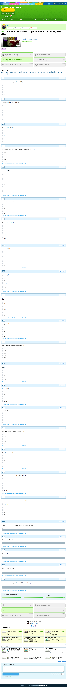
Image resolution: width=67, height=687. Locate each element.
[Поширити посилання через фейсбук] (33, 626)
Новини (2, 0)
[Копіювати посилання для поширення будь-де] (31, 626)
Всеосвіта (3, 22)
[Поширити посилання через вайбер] (35, 626)
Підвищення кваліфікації (12, 0)
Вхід (56, 3)
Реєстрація (60, 3)
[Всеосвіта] (2, 3)
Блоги (6, 0)
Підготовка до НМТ (22, 0)
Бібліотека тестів (9, 22)
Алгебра (15, 22)
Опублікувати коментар (10, 674)
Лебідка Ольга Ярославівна (14, 25)
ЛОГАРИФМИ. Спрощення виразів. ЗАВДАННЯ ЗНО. (21, 75)
